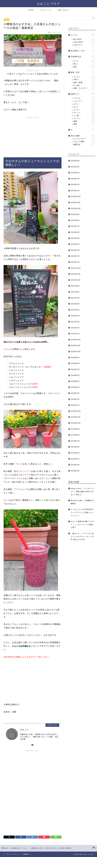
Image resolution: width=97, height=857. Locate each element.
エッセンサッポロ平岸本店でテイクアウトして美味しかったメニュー (82, 512)
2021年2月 (75, 328)
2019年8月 (75, 435)
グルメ (7, 19)
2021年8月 (75, 292)
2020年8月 (75, 363)
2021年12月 (76, 268)
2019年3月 (75, 465)
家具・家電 (83, 82)
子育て (83, 79)
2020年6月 (75, 375)
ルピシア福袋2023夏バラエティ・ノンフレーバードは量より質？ (83, 524)
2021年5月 (75, 310)
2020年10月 (76, 351)
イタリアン (83, 101)
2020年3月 (75, 393)
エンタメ (82, 35)
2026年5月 (75, 161)
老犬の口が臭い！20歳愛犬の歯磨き (82, 502)
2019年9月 (75, 429)
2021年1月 (75, 334)
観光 (83, 67)
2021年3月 (75, 322)
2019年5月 (75, 453)
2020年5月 (75, 381)
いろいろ (83, 98)
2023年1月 (75, 190)
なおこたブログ (48, 3)
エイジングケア (83, 139)
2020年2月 (75, 399)
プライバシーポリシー (12, 854)
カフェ (83, 104)
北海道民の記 (82, 57)
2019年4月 (75, 459)
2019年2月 (75, 471)
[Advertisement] (33, 135)
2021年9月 (75, 286)
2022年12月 (76, 196)
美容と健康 (82, 136)
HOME (31, 10)
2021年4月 (75, 316)
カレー (83, 107)
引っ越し (83, 85)
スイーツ (83, 112)
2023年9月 (75, 167)
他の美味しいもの (82, 51)
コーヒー (83, 110)
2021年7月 (75, 298)
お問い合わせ (63, 10)
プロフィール (45, 10)
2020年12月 (76, 340)
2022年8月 (75, 220)
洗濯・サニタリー (83, 88)
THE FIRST (83, 42)
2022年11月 (75, 202)
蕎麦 (83, 121)
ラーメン (83, 118)
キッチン (83, 77)
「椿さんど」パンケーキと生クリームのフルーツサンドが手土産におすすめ (82, 536)
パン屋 (83, 115)
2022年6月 (75, 232)
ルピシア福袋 (83, 141)
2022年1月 (75, 262)
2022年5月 (75, 238)
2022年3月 (75, 250)
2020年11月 (75, 345)
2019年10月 (76, 423)
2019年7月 (75, 441)
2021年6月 (75, 304)
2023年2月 (75, 184)
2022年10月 (76, 208)
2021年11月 (75, 274)
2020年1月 (75, 405)
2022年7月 (75, 226)
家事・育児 (82, 72)
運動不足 (83, 144)
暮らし (83, 64)
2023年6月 (75, 173)
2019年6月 (75, 447)
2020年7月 (75, 369)
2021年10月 (76, 280)
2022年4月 (75, 244)
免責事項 (26, 854)
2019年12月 (76, 411)
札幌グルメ (82, 94)
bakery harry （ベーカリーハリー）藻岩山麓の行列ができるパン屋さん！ (83, 491)
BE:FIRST (83, 39)
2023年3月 (75, 179)
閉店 (83, 124)
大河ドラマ (83, 45)
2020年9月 (75, 357)
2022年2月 (75, 256)
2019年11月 (75, 417)
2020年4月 (75, 387)
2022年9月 (75, 214)
